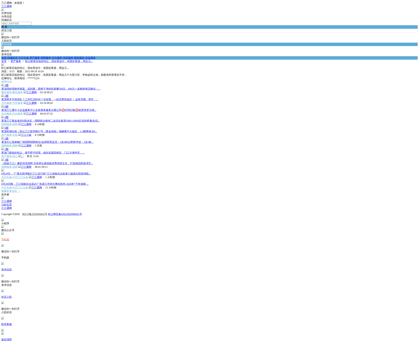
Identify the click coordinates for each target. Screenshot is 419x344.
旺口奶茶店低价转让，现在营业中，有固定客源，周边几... (59, 61)
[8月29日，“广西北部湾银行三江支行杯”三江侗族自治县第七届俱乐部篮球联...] (2, 170)
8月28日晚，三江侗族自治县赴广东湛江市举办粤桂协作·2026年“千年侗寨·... (45, 184)
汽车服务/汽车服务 (12, 103)
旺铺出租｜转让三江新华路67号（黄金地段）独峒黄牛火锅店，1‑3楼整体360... (49, 131)
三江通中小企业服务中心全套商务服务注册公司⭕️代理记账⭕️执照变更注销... (48, 110)
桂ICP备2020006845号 (34, 214)
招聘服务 (46, 57)
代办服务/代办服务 (12, 113)
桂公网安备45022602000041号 (65, 214)
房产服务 (34, 57)
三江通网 (6, 6)
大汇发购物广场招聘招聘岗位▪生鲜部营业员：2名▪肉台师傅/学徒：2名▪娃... (47, 142)
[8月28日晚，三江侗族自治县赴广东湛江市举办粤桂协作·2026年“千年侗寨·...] (2, 180)
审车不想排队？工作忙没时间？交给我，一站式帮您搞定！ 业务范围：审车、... (49, 99)
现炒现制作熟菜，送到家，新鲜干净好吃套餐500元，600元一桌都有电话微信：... (50, 88)
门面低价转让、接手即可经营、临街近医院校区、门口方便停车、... (42, 152)
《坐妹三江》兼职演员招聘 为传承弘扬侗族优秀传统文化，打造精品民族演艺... (47, 163)
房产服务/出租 (9, 135)
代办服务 (57, 57)
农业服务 (90, 57)
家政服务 (79, 57)
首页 (4, 57)
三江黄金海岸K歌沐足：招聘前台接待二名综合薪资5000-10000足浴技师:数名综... (50, 120)
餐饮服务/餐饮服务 (12, 92)
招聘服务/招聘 (9, 124)
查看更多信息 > (10, 191)
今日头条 (23, 57)
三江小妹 (26, 135)
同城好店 (12, 57)
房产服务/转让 (9, 156)
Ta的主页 (6, 204)
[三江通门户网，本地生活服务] (2, 10)
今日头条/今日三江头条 (14, 177)
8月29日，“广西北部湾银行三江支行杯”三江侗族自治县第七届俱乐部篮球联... (46, 173)
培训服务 (68, 57)
